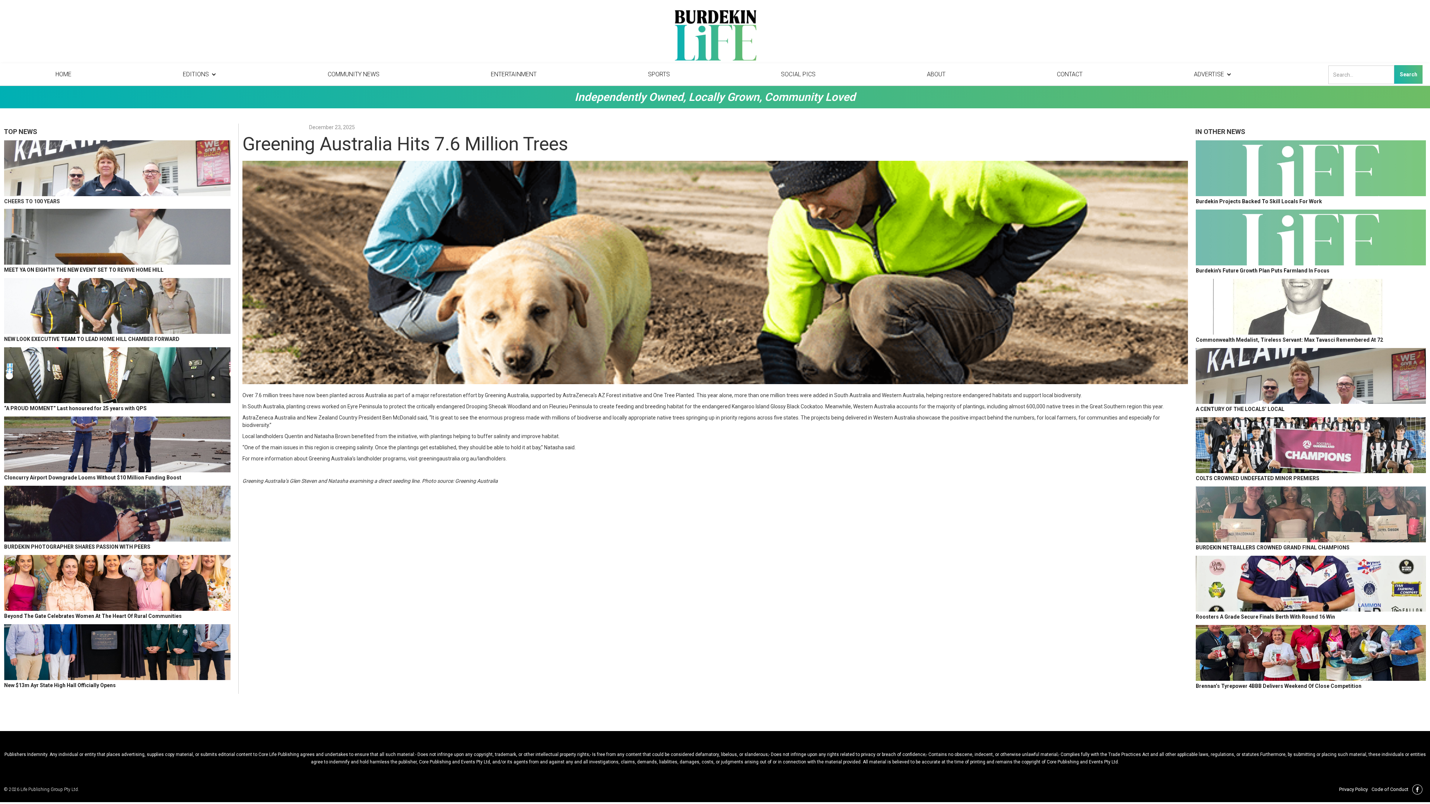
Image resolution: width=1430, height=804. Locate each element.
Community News (353, 74)
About (936, 74)
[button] (199, 74)
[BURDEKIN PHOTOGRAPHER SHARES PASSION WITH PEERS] (117, 514)
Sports (659, 74)
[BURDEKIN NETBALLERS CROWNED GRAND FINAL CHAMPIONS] (1311, 514)
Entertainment (514, 74)
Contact (1070, 74)
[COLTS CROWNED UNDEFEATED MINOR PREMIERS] (1311, 445)
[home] (715, 37)
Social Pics (798, 74)
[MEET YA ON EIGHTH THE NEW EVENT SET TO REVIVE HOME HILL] (117, 237)
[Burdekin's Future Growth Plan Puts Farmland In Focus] (1311, 237)
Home (63, 74)
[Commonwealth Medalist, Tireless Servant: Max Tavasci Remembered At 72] (1311, 307)
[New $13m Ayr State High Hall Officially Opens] (117, 652)
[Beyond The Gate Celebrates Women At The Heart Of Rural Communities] (117, 583)
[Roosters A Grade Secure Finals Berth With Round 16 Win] (1311, 584)
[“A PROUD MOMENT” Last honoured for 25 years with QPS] (117, 375)
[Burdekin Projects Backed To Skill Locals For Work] (1311, 168)
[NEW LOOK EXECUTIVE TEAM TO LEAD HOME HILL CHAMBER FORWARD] (117, 306)
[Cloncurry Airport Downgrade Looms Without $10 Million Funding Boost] (117, 444)
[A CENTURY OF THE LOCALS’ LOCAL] (1311, 376)
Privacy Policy (1353, 789)
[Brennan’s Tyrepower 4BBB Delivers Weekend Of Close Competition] (1311, 653)
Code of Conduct (1390, 789)
